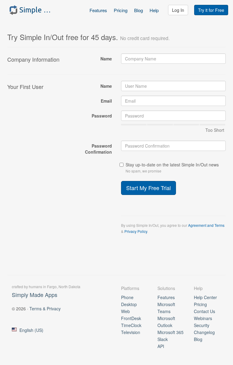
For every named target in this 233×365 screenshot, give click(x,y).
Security (201, 325)
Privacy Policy (135, 231)
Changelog (204, 332)
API (160, 346)
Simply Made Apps (34, 294)
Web (125, 311)
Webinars (203, 318)
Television (130, 332)
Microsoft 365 (170, 332)
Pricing (120, 10)
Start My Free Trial (148, 188)
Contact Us (204, 311)
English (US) (31, 330)
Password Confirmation (98, 149)
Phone (127, 297)
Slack (162, 339)
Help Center (205, 297)
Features (98, 10)
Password (102, 116)
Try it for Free (211, 10)
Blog (138, 10)
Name (106, 59)
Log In (178, 10)
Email (106, 101)
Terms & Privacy (45, 308)
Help (154, 10)
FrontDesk (131, 318)
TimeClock (131, 325)
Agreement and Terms (206, 225)
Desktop (129, 304)
